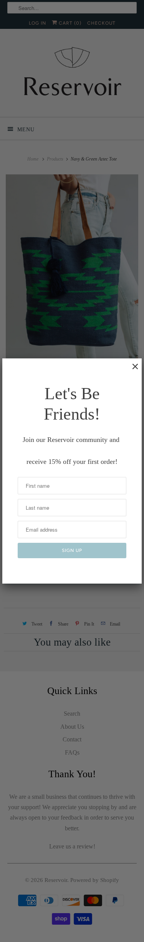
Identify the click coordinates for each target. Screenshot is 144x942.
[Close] (131, 370)
